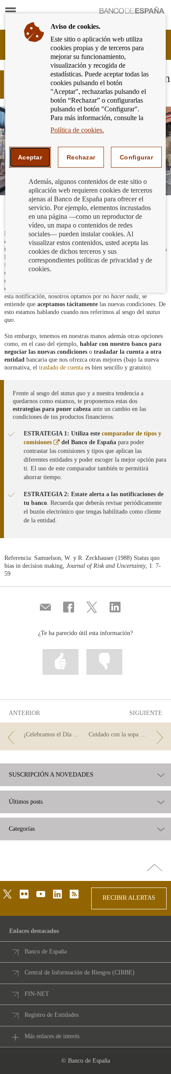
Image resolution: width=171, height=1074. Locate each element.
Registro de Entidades (51, 1015)
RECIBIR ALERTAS (129, 897)
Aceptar (30, 157)
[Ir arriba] (154, 868)
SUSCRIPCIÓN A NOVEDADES (51, 775)
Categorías (22, 829)
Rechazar (81, 157)
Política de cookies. (77, 130)
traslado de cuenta (61, 367)
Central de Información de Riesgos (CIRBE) (80, 972)
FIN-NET (37, 994)
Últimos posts (26, 802)
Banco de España (46, 951)
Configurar (136, 157)
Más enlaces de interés (52, 1036)
